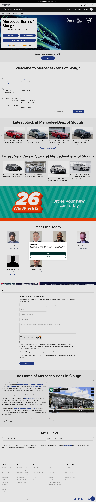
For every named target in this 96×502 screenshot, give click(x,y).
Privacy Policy (53, 248)
